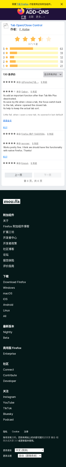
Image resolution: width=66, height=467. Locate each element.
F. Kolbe (24, 29)
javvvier (25, 143)
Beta (6, 337)
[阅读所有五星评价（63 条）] (34, 48)
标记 (5, 127)
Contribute (10, 375)
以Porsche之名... (29, 82)
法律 (26, 431)
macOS (7, 293)
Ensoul (24, 163)
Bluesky (8, 413)
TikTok (7, 408)
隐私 (5, 431)
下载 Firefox (22, 4)
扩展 (23, 16)
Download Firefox (14, 282)
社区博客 (8, 249)
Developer (9, 381)
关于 (6, 220)
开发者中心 (10, 237)
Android (8, 304)
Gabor (24, 91)
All (4, 316)
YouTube (8, 402)
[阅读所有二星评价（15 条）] (34, 61)
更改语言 (7, 450)
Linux (6, 310)
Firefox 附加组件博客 (16, 226)
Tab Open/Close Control (26, 25)
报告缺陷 (8, 260)
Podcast (8, 419)
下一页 (47, 174)
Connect (8, 369)
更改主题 (7, 455)
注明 (14, 437)
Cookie (15, 431)
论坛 (6, 254)
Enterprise (9, 353)
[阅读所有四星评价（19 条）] (34, 53)
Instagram (9, 396)
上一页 (18, 174)
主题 (31, 16)
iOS (5, 299)
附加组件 (8, 215)
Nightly (7, 332)
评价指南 (8, 266)
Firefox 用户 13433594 (32, 134)
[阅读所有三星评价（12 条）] (34, 57)
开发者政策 (10, 243)
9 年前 (44, 82)
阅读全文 (7, 120)
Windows (9, 287)
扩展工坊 (8, 232)
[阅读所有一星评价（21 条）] (34, 66)
